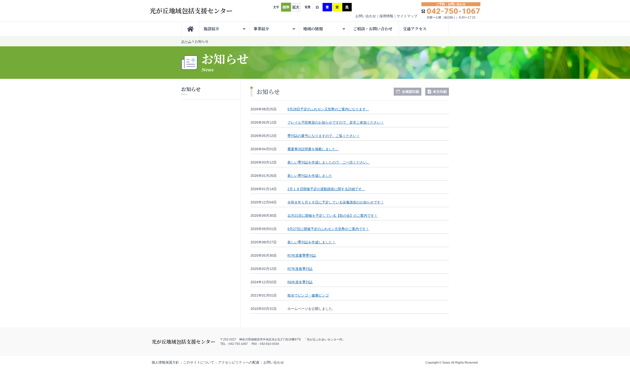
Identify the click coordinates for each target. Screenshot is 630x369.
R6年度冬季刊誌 (300, 282)
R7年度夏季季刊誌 (301, 255)
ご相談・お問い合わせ (373, 29)
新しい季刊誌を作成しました (309, 176)
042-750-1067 (453, 11)
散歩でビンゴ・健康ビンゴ (308, 295)
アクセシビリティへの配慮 (238, 362)
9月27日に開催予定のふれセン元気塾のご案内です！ (328, 229)
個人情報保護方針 (165, 362)
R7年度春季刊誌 (300, 269)
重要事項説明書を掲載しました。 (313, 149)
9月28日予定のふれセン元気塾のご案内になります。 (328, 109)
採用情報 (386, 16)
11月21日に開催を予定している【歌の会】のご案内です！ (332, 216)
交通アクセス (414, 29)
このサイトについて (198, 362)
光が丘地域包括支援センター (191, 10)
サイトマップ (407, 16)
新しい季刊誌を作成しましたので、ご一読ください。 (328, 162)
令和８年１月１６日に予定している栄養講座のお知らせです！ (335, 202)
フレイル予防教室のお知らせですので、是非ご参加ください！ (335, 122)
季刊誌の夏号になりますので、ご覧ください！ (323, 136)
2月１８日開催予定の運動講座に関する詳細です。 (326, 189)
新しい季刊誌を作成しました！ (311, 242)
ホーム (186, 41)
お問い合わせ (365, 16)
